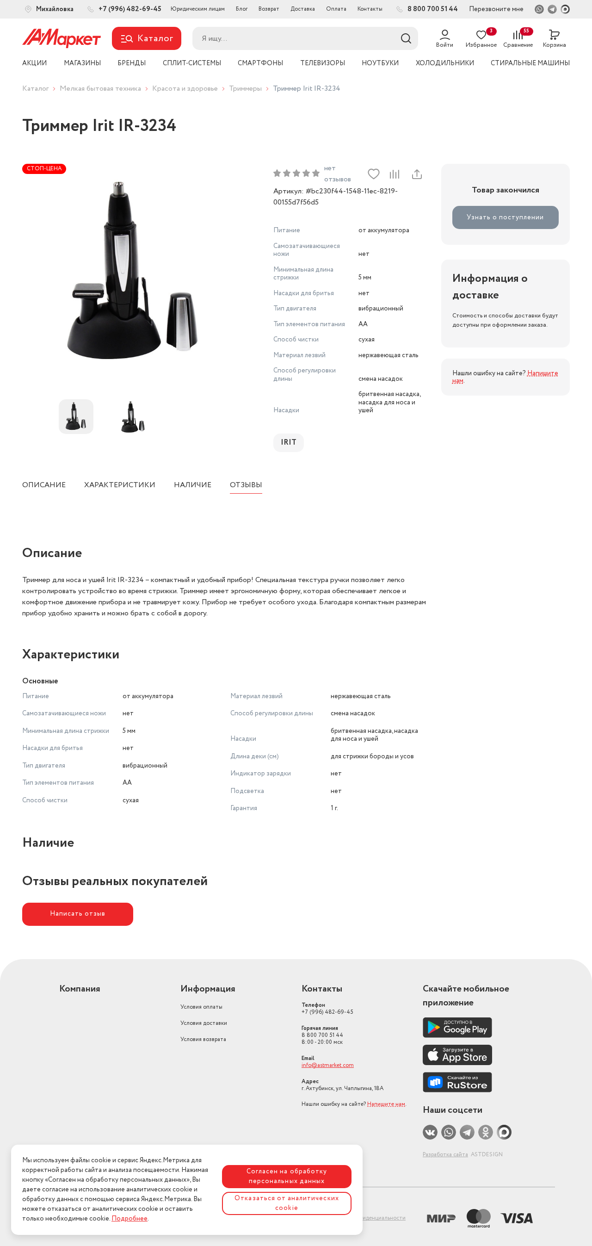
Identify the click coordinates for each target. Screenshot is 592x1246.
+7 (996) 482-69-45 (327, 1009)
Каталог (35, 88)
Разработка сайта (445, 1155)
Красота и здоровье (185, 88)
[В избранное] (373, 174)
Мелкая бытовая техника (100, 88)
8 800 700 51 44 (322, 1035)
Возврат (269, 9)
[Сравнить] (394, 174)
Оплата (336, 9)
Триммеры (245, 88)
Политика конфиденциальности (364, 1218)
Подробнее (129, 1218)
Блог (241, 9)
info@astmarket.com (328, 1065)
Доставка (302, 9)
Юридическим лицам (198, 9)
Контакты (370, 9)
